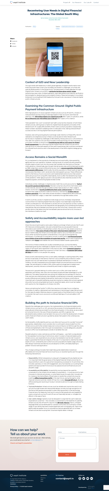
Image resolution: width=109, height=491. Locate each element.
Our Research (76, 2)
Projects (66, 2)
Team (42, 479)
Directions (13, 484)
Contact (96, 2)
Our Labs (87, 2)
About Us (43, 478)
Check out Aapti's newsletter (21, 443)
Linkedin (13, 46)
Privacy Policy (14, 486)
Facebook (14, 41)
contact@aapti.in (36, 440)
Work (42, 481)
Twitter (13, 43)
